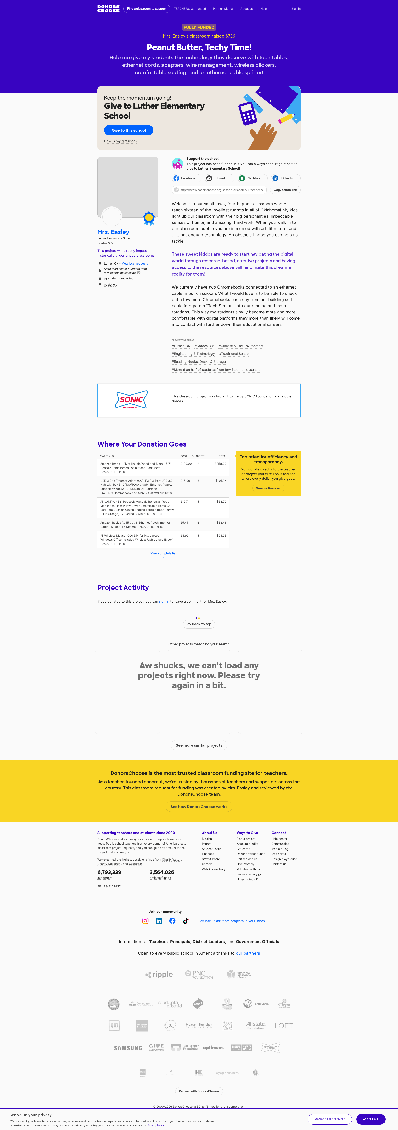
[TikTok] (186, 921)
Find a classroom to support (146, 9)
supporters (109, 874)
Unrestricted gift (248, 879)
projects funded (162, 874)
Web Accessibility (214, 869)
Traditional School (235, 354)
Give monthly (245, 864)
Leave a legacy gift (250, 874)
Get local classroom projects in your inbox (231, 921)
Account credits (247, 843)
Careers (207, 864)
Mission (207, 838)
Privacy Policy (155, 1125)
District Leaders (209, 941)
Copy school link (285, 190)
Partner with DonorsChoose (199, 1091)
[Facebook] (172, 921)
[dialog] (199, 1119)
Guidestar (135, 863)
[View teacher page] (127, 187)
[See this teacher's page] (111, 217)
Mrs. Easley (113, 232)
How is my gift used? (120, 141)
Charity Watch (171, 859)
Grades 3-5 (205, 346)
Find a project (246, 838)
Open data (279, 854)
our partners (248, 953)
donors (110, 284)
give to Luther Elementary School (213, 168)
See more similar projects (199, 745)
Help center (279, 838)
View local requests (135, 263)
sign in (164, 601)
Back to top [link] (201, 624)
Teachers (158, 941)
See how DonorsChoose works (199, 806)
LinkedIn (287, 178)
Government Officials (257, 941)
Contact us (279, 864)
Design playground (284, 859)
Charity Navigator (109, 863)
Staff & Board (211, 859)
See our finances (268, 488)
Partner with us (223, 8)
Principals (180, 941)
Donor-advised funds (251, 854)
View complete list (163, 553)
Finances (208, 854)
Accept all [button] (371, 1119)
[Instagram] (145, 921)
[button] (236, 190)
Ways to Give (247, 833)
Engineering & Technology (194, 354)
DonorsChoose (108, 8)
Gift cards (243, 849)
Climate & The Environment (242, 346)
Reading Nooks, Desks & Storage (200, 361)
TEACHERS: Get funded (190, 8)
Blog (286, 849)
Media (276, 849)
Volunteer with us (248, 869)
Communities (280, 843)
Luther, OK (182, 346)
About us (246, 8)
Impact (206, 843)
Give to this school (129, 130)
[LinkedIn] (159, 921)
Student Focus (211, 849)
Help (264, 8)
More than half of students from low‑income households (218, 370)
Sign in (296, 8)
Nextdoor (254, 178)
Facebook (188, 178)
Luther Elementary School (114, 238)
